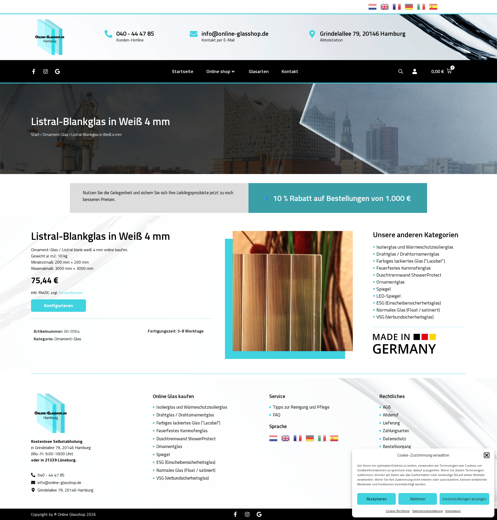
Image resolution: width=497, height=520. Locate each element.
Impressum (453, 510)
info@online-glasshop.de (234, 33)
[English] (387, 6)
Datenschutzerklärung (427, 510)
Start (35, 135)
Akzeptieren (376, 499)
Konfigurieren (58, 305)
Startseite (182, 71)
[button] (486, 455)
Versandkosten (71, 292)
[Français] (399, 6)
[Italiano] (423, 6)
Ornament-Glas (55, 135)
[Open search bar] (400, 71)
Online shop (218, 71)
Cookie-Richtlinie (398, 510)
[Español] (435, 6)
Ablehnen (418, 499)
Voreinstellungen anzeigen (464, 499)
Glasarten (259, 71)
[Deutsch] (411, 6)
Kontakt (290, 71)
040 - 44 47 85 (135, 33)
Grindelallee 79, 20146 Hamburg (363, 33)
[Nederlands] (374, 6)
